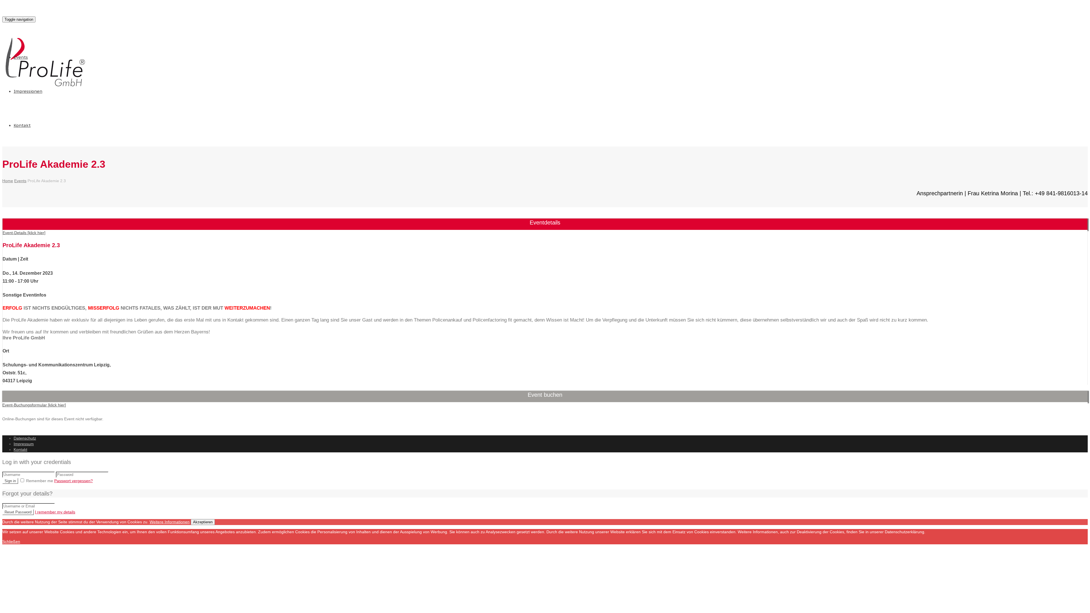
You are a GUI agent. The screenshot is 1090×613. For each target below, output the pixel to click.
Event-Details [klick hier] (24, 232)
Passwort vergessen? (73, 480)
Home (7, 181)
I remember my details (55, 512)
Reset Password (18, 512)
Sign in (10, 481)
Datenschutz (25, 438)
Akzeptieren (203, 522)
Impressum (24, 444)
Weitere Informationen (170, 522)
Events (21, 57)
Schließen (11, 541)
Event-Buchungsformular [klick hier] (34, 405)
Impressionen (28, 91)
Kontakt (22, 125)
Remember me (39, 480)
